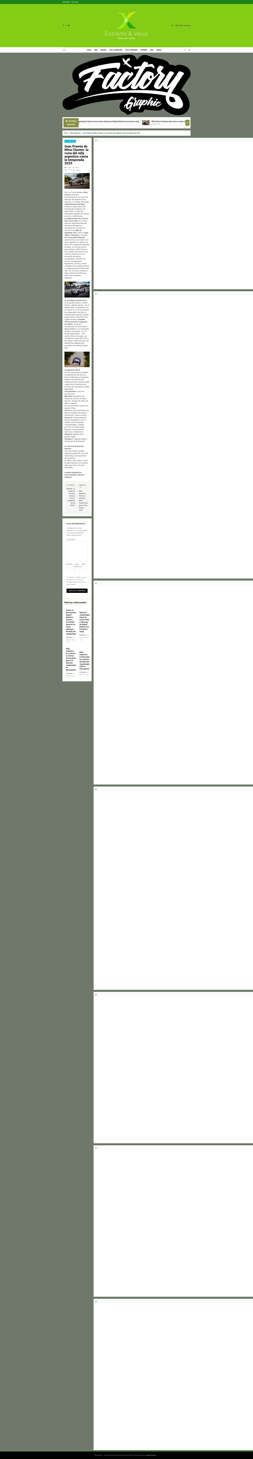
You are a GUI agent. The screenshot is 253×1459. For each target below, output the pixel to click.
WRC (96, 50)
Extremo (143, 50)
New (151, 50)
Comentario (71, 540)
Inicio (89, 50)
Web (83, 564)
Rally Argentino (115, 50)
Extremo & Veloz (126, 33)
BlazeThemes (151, 1455)
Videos (158, 50)
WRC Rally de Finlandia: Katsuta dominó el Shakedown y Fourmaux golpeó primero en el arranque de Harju (161, 121)
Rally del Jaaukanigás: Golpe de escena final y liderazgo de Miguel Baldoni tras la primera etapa (84, 622)
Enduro (103, 50)
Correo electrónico (78, 566)
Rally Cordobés (131, 50)
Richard (69, 167)
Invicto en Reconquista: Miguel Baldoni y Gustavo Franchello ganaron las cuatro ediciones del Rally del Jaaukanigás (71, 622)
